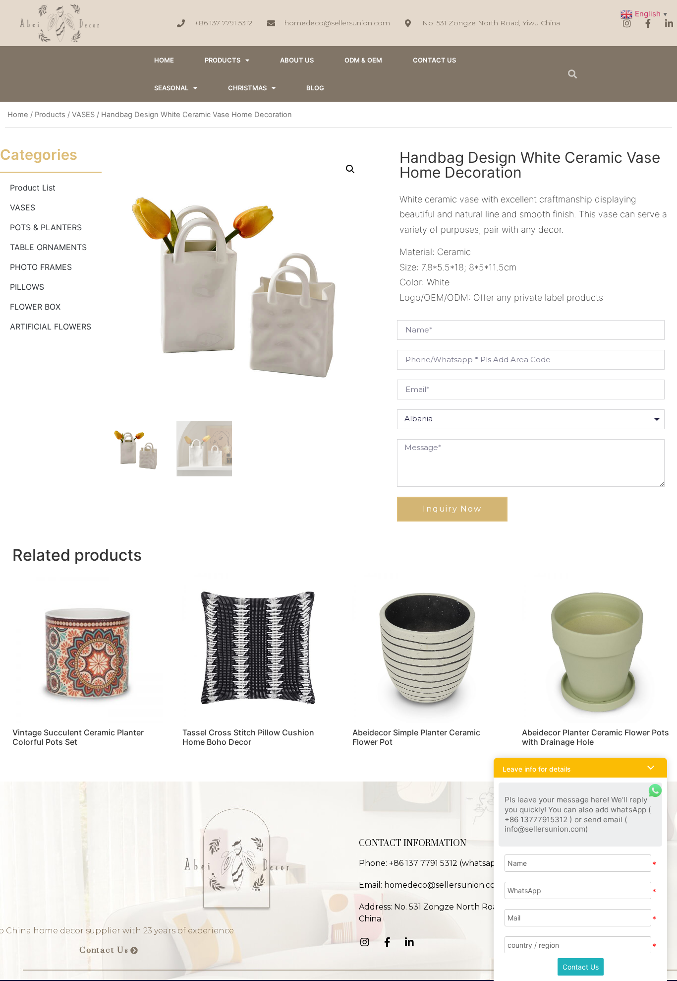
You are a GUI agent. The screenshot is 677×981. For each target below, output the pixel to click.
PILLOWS (27, 287)
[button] (108, 951)
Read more (41, 768)
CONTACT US (434, 60)
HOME (164, 60)
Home (17, 114)
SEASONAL (171, 88)
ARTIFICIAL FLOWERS (50, 326)
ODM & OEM (363, 60)
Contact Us (581, 967)
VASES (83, 114)
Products (222, 60)
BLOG (315, 88)
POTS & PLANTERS (46, 227)
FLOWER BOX (35, 307)
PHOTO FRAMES (41, 267)
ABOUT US (297, 60)
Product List (33, 188)
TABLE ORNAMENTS (48, 247)
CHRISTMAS (247, 88)
